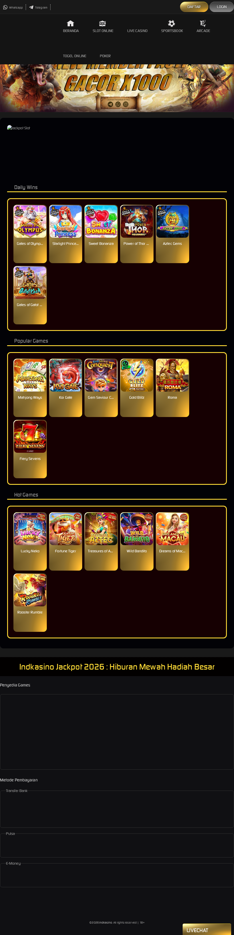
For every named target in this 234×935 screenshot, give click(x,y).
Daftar (194, 6)
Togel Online (74, 55)
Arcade (203, 30)
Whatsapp (16, 7)
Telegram (41, 7)
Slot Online (103, 30)
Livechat (197, 930)
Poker (105, 55)
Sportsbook (172, 30)
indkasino (105, 922)
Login (222, 6)
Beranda (71, 30)
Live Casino (137, 30)
